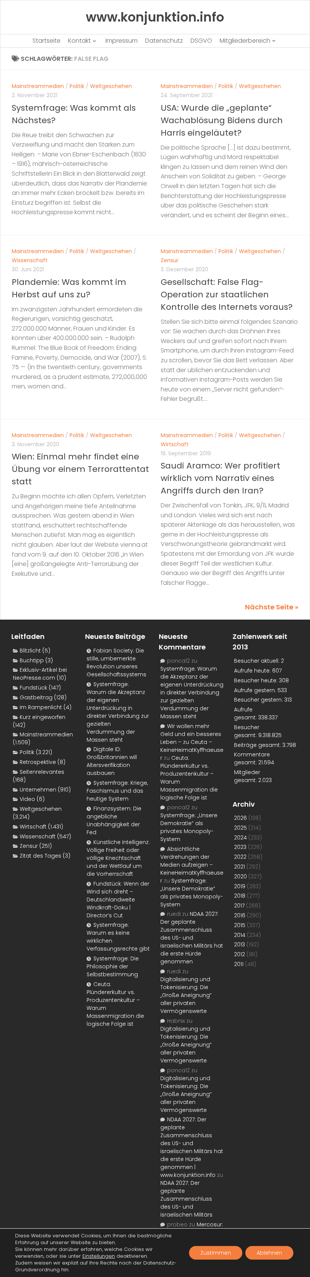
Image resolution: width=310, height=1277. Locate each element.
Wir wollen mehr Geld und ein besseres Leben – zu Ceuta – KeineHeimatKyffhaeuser (191, 742)
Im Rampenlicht (41, 707)
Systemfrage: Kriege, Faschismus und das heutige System (117, 790)
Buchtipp (32, 660)
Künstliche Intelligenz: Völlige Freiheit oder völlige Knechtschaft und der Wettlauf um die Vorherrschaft (118, 858)
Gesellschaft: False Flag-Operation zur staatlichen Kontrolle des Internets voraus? (227, 294)
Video (27, 799)
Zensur (169, 260)
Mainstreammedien (38, 86)
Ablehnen (269, 1253)
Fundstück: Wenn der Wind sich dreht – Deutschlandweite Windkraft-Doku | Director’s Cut (118, 899)
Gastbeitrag (36, 697)
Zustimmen (215, 1253)
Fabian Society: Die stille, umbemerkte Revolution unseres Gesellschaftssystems (116, 662)
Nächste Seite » (271, 607)
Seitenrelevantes (42, 772)
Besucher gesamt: (246, 731)
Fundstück (33, 687)
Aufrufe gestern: (255, 690)
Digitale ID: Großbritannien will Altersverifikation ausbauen (112, 761)
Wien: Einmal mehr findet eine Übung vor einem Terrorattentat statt (80, 469)
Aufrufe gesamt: (246, 713)
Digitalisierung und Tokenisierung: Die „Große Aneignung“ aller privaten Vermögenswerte (186, 995)
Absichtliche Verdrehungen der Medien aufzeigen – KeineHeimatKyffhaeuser (191, 864)
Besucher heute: (256, 680)
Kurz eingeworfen (42, 717)
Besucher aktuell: (257, 661)
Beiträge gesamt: (258, 745)
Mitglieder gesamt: (247, 776)
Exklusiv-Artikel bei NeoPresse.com (40, 674)
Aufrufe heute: (253, 670)
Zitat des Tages (40, 856)
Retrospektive (38, 762)
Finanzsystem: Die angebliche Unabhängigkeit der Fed (114, 820)
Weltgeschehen (111, 86)
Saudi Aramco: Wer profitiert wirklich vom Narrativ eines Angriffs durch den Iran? (220, 478)
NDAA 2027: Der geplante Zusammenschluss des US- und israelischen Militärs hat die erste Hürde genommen (191, 937)
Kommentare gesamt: (252, 758)
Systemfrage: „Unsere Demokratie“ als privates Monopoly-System (188, 827)
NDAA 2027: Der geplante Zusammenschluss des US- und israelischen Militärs (186, 1198)
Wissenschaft (30, 260)
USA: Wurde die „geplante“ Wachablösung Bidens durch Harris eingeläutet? (222, 120)
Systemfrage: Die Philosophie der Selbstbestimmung (113, 966)
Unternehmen (38, 789)
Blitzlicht (30, 650)
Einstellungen (98, 1256)
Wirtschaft (175, 444)
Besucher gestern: (259, 699)
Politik (77, 86)
